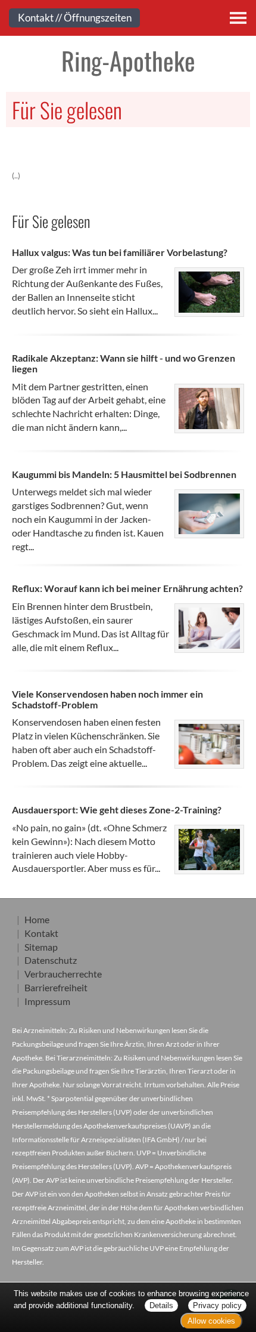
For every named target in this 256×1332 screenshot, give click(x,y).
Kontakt (41, 933)
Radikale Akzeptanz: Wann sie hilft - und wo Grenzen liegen (123, 363)
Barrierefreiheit (56, 987)
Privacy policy (217, 1305)
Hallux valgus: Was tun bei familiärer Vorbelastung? (119, 252)
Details (161, 1305)
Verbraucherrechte (63, 973)
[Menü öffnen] (238, 18)
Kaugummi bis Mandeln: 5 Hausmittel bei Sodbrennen (124, 474)
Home (36, 919)
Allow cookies (211, 1320)
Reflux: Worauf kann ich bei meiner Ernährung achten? (127, 588)
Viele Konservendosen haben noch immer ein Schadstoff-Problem (107, 699)
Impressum (47, 1001)
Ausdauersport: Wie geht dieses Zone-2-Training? (116, 809)
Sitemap (41, 946)
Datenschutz (50, 960)
